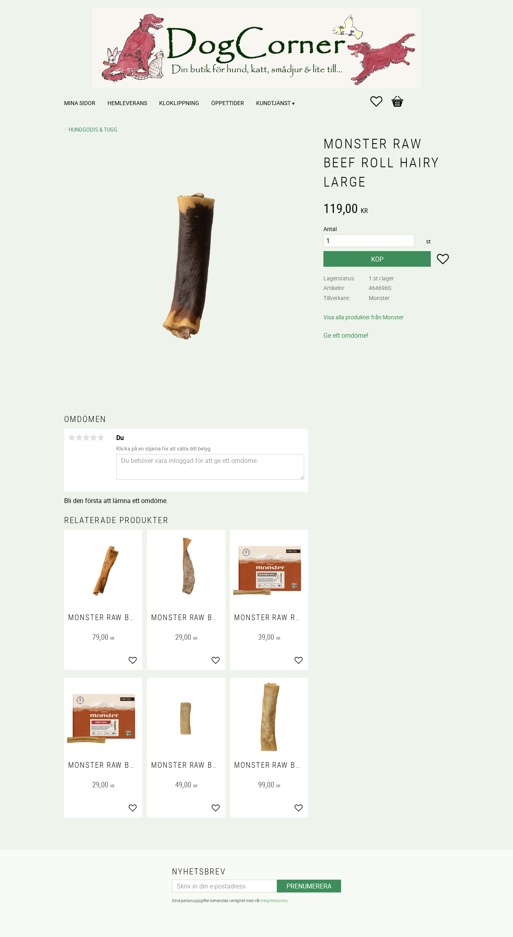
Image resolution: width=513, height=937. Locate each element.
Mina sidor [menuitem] (79, 103)
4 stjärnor (93, 437)
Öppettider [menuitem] (227, 103)
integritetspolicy (274, 900)
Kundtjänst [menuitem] (273, 103)
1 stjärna (71, 437)
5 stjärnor (100, 437)
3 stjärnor (86, 437)
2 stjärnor (79, 437)
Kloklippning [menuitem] (179, 103)
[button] (380, 101)
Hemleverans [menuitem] (127, 103)
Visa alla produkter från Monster (363, 317)
